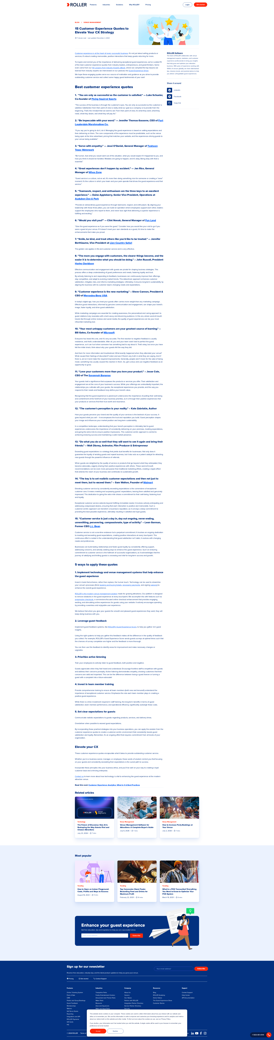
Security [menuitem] (127, 1008)
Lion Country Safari (121, 243)
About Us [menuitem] (127, 992)
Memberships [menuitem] (71, 1006)
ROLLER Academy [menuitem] (159, 995)
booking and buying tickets (111, 585)
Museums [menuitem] (99, 1003)
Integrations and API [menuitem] (73, 1016)
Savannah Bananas (100, 375)
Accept (98, 1031)
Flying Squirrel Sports (104, 99)
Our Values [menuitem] (128, 998)
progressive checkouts (84, 599)
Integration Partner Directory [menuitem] (133, 1003)
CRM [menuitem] (68, 998)
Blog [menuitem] (154, 992)
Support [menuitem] (184, 988)
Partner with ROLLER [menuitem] (131, 1000)
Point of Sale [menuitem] (71, 995)
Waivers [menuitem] (69, 1008)
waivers (154, 585)
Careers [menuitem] (127, 995)
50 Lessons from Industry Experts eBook (108, 67)
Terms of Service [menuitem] (86, 1033)
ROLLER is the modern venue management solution (96, 593)
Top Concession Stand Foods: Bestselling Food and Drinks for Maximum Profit (134, 891)
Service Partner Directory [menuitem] (132, 1006)
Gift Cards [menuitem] (70, 1022)
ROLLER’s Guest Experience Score (122, 627)
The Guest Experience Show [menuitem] (162, 1000)
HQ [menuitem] (68, 1025)
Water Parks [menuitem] (99, 1000)
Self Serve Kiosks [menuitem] (72, 1011)
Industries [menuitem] (99, 988)
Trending (80, 886)
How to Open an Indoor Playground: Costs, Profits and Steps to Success (93, 890)
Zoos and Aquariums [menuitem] (102, 1006)
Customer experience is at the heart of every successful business (101, 53)
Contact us (79, 776)
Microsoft (109, 332)
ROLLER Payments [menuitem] (73, 1019)
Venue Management (92, 22)
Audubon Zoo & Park (87, 199)
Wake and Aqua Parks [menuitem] (103, 1008)
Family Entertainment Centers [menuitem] (105, 995)
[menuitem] (70, 979)
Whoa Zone (95, 172)
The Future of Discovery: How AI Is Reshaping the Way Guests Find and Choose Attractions (93, 827)
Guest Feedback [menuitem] (72, 1003)
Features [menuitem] (70, 988)
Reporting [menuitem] (70, 1014)
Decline (115, 1031)
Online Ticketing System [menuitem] (75, 992)
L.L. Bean (95, 526)
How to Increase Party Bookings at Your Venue (177, 826)
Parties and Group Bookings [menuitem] (76, 1000)
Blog (77, 22)
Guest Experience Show (138, 70)
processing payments (131, 585)
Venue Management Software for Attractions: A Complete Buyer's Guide (136, 826)
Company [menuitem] (127, 988)
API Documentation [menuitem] (188, 998)
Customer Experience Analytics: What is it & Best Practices (114, 785)
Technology (81, 822)
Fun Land (150, 220)
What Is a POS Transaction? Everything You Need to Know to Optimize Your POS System (179, 891)
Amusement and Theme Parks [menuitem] (105, 998)
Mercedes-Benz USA (95, 295)
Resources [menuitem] (156, 988)
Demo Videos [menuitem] (157, 998)
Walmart (148, 482)
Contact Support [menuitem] (187, 992)
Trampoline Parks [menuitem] (101, 992)
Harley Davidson (84, 263)
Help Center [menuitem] (186, 995)
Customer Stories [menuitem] (159, 1003)
